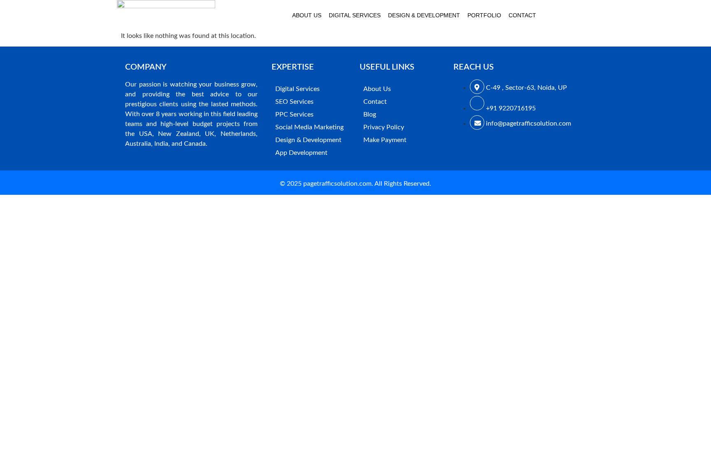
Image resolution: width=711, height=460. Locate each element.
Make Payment (385, 140)
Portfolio (484, 15)
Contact (522, 15)
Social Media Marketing (309, 127)
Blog (369, 114)
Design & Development (424, 15)
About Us (306, 15)
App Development (301, 152)
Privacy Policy (383, 127)
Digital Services (355, 15)
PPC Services (294, 114)
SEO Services (294, 101)
